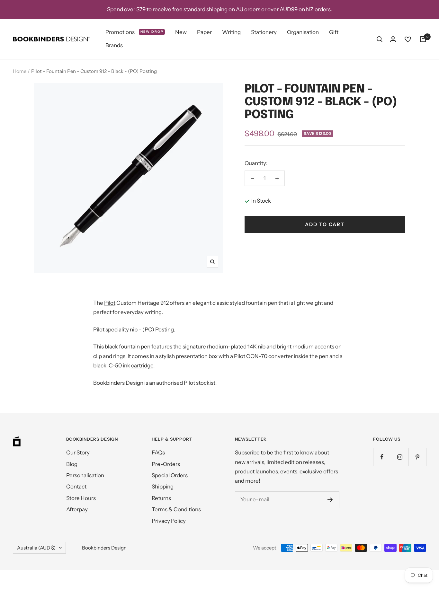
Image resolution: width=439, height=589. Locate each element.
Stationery (264, 32)
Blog (71, 464)
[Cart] (423, 39)
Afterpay (77, 509)
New (181, 32)
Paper (204, 32)
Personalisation (85, 475)
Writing (231, 32)
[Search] (379, 39)
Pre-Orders (166, 464)
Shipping (163, 486)
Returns (161, 498)
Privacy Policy (169, 521)
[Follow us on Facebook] (382, 457)
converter (280, 356)
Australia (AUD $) (36, 548)
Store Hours (81, 498)
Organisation (303, 32)
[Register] (330, 499)
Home (19, 71)
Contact (76, 486)
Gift (333, 32)
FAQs (158, 452)
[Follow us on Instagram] (399, 457)
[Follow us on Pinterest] (417, 457)
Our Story (78, 452)
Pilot (109, 303)
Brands (114, 45)
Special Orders (170, 475)
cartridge (142, 365)
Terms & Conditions (176, 509)
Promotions (134, 32)
